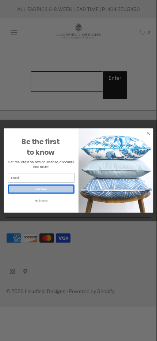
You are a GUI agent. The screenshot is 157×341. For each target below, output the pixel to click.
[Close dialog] (148, 133)
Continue (41, 188)
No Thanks (41, 200)
